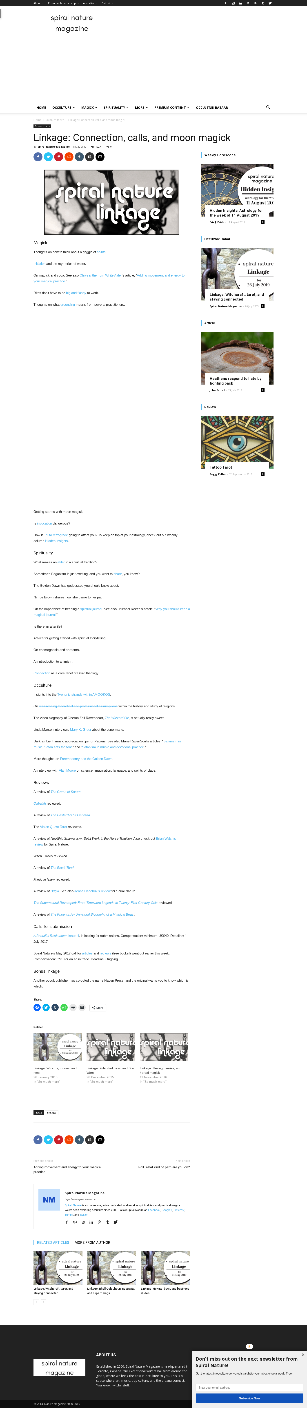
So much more (55, 120)
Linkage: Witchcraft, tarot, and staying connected (237, 296)
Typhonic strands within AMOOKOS (83, 694)
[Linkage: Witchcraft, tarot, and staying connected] (57, 1268)
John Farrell (217, 390)
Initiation (39, 264)
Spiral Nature (73, 1205)
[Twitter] (270, 3)
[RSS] (255, 3)
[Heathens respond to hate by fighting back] (237, 358)
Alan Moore (67, 770)
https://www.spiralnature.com (80, 1199)
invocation (44, 523)
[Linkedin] (240, 3)
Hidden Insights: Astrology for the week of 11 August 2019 (236, 212)
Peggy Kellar (218, 474)
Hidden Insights (56, 541)
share (117, 574)
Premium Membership (62, 3)
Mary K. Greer (80, 729)
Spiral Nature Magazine (54, 146)
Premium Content (170, 107)
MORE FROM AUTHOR (92, 1242)
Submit (106, 3)
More (139, 107)
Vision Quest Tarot (53, 827)
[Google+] (76, 1222)
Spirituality (114, 107)
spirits (101, 252)
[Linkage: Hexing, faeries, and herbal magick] (164, 1047)
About (37, 3)
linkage (51, 1112)
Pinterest (179, 1210)
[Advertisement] (153, 68)
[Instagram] (233, 3)
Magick (87, 107)
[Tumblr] (262, 3)
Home (41, 107)
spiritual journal (91, 609)
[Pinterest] (101, 1222)
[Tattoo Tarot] (237, 442)
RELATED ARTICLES (53, 1242)
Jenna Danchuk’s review (92, 891)
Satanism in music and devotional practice (113, 747)
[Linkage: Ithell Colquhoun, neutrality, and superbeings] (111, 1268)
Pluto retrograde (56, 535)
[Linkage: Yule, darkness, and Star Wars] (111, 1047)
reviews (105, 953)
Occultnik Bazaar (212, 107)
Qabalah (39, 803)
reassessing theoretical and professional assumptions (78, 706)
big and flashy (76, 293)
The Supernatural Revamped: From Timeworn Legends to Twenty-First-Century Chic (95, 903)
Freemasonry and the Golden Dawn (86, 759)
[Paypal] (248, 3)
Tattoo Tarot (221, 467)
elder (61, 562)
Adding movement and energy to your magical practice (67, 1169)
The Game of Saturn (65, 792)
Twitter (83, 1214)
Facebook (154, 1210)
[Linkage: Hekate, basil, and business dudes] (165, 1268)
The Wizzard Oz (117, 718)
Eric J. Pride (217, 222)
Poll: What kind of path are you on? (164, 1167)
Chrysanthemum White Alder (101, 275)
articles (87, 953)
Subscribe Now (249, 1398)
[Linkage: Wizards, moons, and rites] (57, 1047)
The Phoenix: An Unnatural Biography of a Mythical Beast (92, 914)
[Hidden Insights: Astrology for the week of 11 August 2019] (237, 190)
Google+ (167, 1210)
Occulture (61, 107)
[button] (268, 108)
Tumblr (69, 1214)
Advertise (89, 3)
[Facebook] (225, 3)
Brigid (55, 891)
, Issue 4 (56, 936)
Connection (41, 673)
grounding (67, 304)
